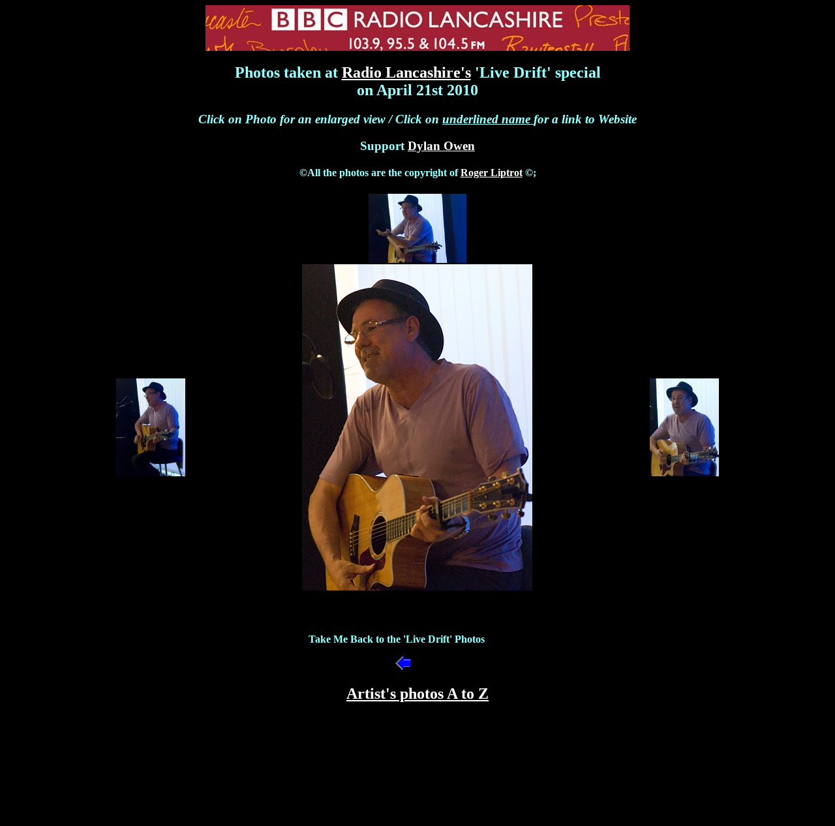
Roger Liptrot (492, 172)
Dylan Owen (441, 146)
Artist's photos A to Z (417, 693)
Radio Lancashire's (406, 72)
